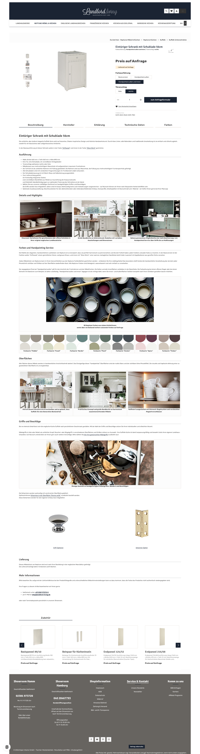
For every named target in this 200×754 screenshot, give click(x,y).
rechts (130, 91)
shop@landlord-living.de (41, 595)
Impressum (100, 688)
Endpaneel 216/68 (155, 651)
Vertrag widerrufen (136, 746)
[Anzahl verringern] (118, 100)
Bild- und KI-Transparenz (100, 710)
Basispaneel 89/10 (31, 651)
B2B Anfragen (175, 688)
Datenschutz (100, 695)
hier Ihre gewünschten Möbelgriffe (96, 435)
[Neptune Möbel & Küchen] (45, 23)
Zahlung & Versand (100, 706)
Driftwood (66, 148)
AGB (100, 692)
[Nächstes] (185, 23)
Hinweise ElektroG (100, 703)
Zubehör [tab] (45, 617)
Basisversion (123, 77)
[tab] (35, 125)
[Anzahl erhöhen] (140, 100)
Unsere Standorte (137, 688)
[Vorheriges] (21, 645)
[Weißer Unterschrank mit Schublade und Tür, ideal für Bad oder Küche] (72, 70)
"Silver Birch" (91, 148)
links (120, 91)
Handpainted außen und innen (130, 82)
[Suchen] (166, 11)
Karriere (175, 692)
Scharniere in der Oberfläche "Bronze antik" (46, 495)
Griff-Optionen (58, 548)
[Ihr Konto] (176, 11)
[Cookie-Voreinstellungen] (6, 747)
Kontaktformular (24, 718)
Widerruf (100, 699)
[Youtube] (97, 739)
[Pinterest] (103, 739)
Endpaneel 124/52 (114, 651)
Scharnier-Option (142, 548)
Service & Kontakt (138, 681)
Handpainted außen (141, 77)
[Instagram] (109, 739)
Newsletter (138, 692)
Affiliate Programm (175, 695)
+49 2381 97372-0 (41, 592)
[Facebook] (91, 739)
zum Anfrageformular (160, 100)
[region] (67, 70)
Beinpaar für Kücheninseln (76, 651)
